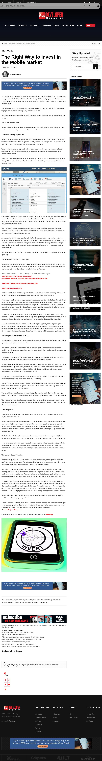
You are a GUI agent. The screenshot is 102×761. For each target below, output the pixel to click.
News (56, 25)
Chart (29, 666)
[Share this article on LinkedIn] (5, 684)
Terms (37, 728)
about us (38, 714)
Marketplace (68, 25)
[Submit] (97, 5)
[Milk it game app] (63, 758)
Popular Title (21, 666)
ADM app (89, 721)
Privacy (38, 731)
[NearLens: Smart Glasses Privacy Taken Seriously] (85, 309)
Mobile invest (39, 664)
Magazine (34, 25)
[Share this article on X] (9, 680)
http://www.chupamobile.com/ (12, 288)
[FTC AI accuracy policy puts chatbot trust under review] (85, 234)
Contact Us (90, 714)
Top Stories (9, 25)
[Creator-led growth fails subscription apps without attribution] (85, 149)
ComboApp (49, 514)
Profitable (48, 664)
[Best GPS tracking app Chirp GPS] (38, 758)
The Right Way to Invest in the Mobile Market (19, 664)
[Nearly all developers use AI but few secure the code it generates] (85, 355)
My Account (90, 717)
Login (79, 25)
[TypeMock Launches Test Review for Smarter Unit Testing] (85, 209)
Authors (38, 721)
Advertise (38, 724)
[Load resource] (34, 85)
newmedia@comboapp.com (12, 510)
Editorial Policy (40, 717)
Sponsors (55, 721)
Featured (22, 25)
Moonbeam (12, 721)
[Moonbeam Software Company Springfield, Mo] (14, 758)
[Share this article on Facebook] (5, 680)
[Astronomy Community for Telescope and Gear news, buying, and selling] (88, 758)
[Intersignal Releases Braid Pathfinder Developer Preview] (85, 93)
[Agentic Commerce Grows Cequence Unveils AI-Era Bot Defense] (85, 327)
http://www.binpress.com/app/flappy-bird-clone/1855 (20, 283)
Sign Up (90, 25)
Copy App (55, 664)
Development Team (10, 666)
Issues (54, 717)
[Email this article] (5, 689)
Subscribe (46, 25)
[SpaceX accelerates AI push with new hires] (85, 290)
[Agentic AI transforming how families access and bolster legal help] (85, 121)
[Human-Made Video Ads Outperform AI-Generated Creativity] (85, 261)
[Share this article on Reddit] (9, 684)
